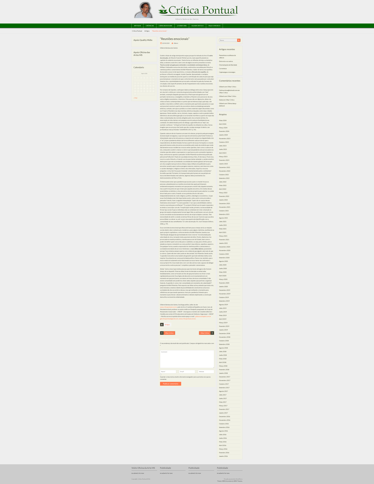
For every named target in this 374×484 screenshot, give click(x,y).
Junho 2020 (223, 268)
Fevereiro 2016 (224, 452)
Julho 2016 (222, 434)
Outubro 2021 (224, 211)
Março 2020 (223, 279)
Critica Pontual (137, 31)
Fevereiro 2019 (224, 326)
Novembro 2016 (224, 420)
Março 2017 (223, 406)
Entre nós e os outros (226, 61)
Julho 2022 (222, 182)
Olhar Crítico (197, 26)
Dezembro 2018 (224, 333)
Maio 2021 (222, 229)
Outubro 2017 (224, 384)
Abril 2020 (222, 276)
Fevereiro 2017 (224, 409)
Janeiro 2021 (223, 243)
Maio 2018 (222, 359)
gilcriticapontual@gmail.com (169, 319)
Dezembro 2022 (224, 167)
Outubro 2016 (224, 424)
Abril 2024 (222, 124)
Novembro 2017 (224, 380)
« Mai (135, 98)
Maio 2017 (222, 402)
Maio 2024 (222, 120)
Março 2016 (223, 449)
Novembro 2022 (224, 171)
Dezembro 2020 (224, 247)
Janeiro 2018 (223, 373)
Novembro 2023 (224, 138)
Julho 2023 (222, 146)
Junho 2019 (223, 312)
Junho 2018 (223, 355)
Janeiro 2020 (223, 286)
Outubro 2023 (224, 142)
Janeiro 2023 (223, 164)
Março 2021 (223, 236)
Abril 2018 (222, 362)
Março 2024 (223, 128)
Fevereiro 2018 (224, 369)
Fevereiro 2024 (224, 131)
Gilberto (176, 43)
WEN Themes (238, 481)
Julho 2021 (222, 221)
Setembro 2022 (224, 178)
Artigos (137, 26)
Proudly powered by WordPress (233, 479)
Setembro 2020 (224, 257)
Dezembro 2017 (224, 377)
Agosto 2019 (223, 304)
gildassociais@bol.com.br (203, 316)
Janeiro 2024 (223, 135)
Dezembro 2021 (224, 203)
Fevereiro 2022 (224, 196)
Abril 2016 (222, 445)
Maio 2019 (222, 315)
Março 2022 (223, 193)
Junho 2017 (223, 398)
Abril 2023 (222, 153)
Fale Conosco (214, 26)
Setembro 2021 (224, 214)
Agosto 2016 (223, 431)
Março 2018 (223, 366)
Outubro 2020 (224, 254)
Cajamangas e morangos (227, 72)
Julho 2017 (222, 395)
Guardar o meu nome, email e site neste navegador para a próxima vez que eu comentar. (185, 378)
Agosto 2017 (223, 391)
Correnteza (223, 68)
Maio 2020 (222, 272)
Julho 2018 (222, 351)
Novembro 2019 (224, 294)
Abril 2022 (222, 189)
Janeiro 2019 (223, 330)
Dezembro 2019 (224, 290)
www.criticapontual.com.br (168, 307)
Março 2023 (223, 156)
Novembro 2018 (224, 337)
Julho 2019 (222, 308)
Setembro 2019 (224, 301)
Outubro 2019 (224, 297)
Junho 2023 (223, 149)
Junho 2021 (223, 225)
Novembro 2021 (224, 207)
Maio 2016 (222, 442)
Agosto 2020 (223, 261)
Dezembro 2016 (224, 416)
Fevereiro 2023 (224, 160)
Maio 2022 (222, 185)
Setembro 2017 (224, 387)
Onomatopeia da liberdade (228, 65)
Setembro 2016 (224, 427)
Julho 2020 (222, 265)
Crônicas (150, 26)
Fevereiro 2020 (224, 283)
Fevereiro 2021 (224, 239)
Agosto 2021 (223, 218)
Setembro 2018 (224, 344)
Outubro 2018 (224, 341)
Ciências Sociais (165, 26)
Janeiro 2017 (223, 413)
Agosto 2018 (223, 348)
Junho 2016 (223, 438)
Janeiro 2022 (223, 200)
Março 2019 (223, 322)
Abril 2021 (222, 232)
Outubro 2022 (224, 174)
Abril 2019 (222, 319)
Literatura (182, 26)
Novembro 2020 (224, 250)
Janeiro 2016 (223, 456)
